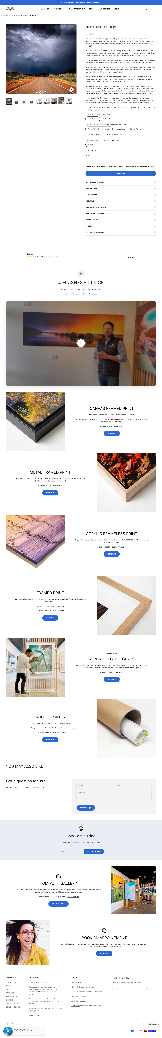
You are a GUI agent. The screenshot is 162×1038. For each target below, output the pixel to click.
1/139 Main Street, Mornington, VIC (83, 987)
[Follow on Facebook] (7, 1024)
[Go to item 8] (61, 101)
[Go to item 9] (69, 101)
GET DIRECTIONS (58, 904)
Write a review (129, 257)
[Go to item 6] (47, 101)
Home (2, 15)
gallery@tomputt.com (78, 1001)
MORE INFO (111, 433)
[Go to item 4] (31, 102)
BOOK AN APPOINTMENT (75, 9)
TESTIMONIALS (11, 996)
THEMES (57, 9)
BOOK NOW (104, 953)
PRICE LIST (10, 993)
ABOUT (116, 9)
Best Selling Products (12, 15)
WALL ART (45, 9)
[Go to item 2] (17, 102)
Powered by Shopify (25, 1031)
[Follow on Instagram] (12, 1024)
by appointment (73, 897)
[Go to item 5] (39, 101)
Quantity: (89, 155)
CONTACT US (11, 982)
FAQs (8, 989)
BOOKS (91, 9)
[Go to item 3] (24, 102)
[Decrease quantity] (88, 160)
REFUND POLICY (12, 1003)
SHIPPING (9, 1000)
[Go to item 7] (54, 101)
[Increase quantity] (99, 160)
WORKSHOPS (105, 9)
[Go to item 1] (9, 101)
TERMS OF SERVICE (13, 1007)
